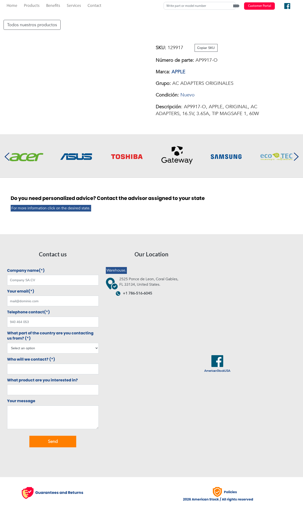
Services (74, 6)
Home (12, 6)
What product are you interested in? (42, 380)
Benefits (53, 6)
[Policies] (218, 492)
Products (32, 6)
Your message (21, 401)
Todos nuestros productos (32, 25)
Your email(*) (20, 291)
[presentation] (6, 156)
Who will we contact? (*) (31, 359)
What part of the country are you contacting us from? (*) (50, 336)
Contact (94, 6)
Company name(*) (26, 270)
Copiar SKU (206, 48)
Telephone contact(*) (28, 312)
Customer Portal (259, 6)
